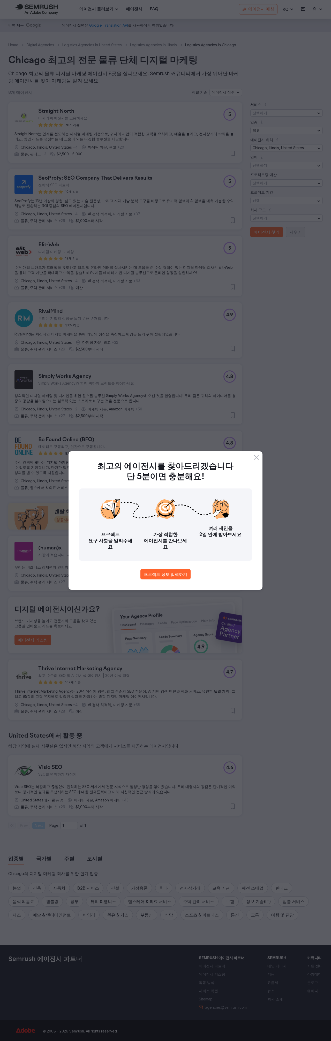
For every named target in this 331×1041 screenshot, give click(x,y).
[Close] (256, 457)
